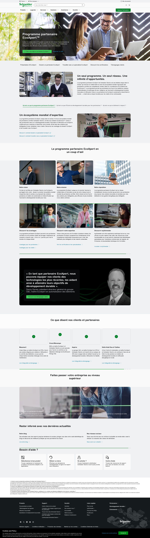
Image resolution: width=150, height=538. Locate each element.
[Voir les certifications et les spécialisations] (70, 251)
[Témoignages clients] (118, 69)
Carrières (67, 503)
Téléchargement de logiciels (26, 506)
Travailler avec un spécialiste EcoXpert (91, 414)
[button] (38, 302)
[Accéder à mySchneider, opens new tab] (102, 253)
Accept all (123, 533)
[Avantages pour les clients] (27, 255)
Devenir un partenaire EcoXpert (32, 414)
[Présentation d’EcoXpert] (28, 69)
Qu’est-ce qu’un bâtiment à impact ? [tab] (114, 110)
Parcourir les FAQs (92, 508)
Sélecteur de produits (24, 508)
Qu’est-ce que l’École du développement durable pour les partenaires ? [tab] (79, 110)
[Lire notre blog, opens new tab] (24, 440)
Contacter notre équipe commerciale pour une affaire (51, 512)
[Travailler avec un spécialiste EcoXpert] (76, 69)
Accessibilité (68, 508)
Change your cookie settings (109, 533)
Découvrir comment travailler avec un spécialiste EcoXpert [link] (36, 140)
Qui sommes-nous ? (70, 506)
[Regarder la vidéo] (58, 55)
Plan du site (90, 503)
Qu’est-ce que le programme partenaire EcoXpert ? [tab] (39, 110)
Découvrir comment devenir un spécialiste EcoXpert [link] (34, 137)
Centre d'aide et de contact (49, 503)
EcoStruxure (90, 510)
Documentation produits (25, 503)
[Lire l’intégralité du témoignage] (29, 365)
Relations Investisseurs (70, 512)
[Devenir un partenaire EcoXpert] (50, 69)
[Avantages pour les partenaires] (29, 251)
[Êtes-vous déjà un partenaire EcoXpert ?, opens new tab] (37, 55)
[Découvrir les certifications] (100, 69)
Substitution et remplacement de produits (29, 510)
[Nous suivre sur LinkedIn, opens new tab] (83, 440)
